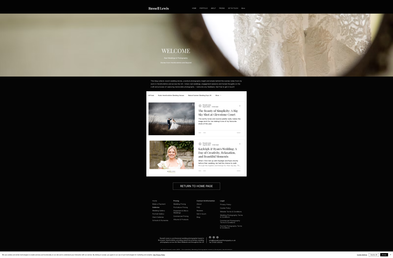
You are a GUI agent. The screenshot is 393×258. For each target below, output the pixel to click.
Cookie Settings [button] (362, 255)
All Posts (151, 95)
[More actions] (240, 106)
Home (154, 201)
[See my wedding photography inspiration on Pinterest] (217, 237)
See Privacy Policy (159, 255)
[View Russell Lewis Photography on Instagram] (214, 237)
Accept (384, 255)
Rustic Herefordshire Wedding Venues (171, 95)
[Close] (390, 254)
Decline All (373, 255)
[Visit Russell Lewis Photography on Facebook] (210, 237)
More (217, 95)
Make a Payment (158, 204)
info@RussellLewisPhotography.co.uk (222, 240)
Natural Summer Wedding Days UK (199, 95)
